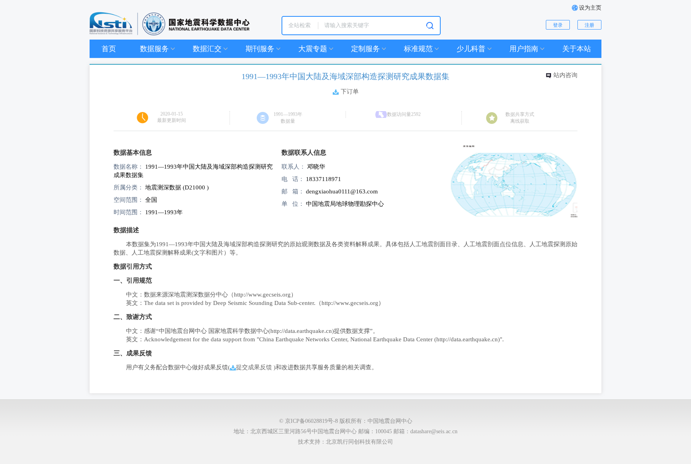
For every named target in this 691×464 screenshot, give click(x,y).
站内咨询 (565, 75)
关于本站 (576, 49)
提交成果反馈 (254, 367)
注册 (589, 25)
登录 (558, 25)
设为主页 (590, 8)
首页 (109, 49)
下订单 (350, 91)
